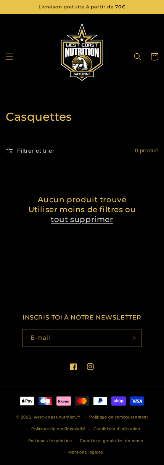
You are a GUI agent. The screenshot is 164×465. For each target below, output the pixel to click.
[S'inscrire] (132, 338)
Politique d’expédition (50, 440)
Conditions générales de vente (111, 440)
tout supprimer (82, 219)
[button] (9, 56)
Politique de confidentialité (58, 429)
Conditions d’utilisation (116, 429)
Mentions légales (85, 452)
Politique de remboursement (118, 417)
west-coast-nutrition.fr (57, 417)
